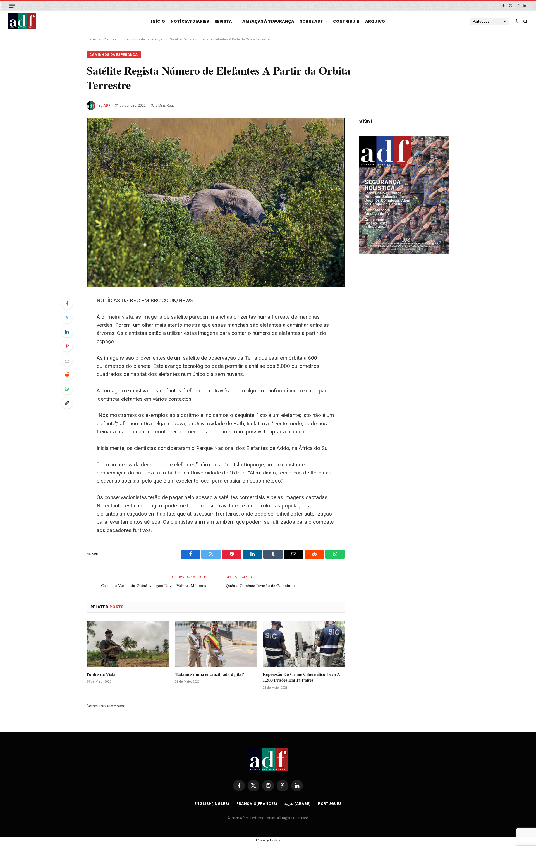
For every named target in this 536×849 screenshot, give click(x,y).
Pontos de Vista (101, 674)
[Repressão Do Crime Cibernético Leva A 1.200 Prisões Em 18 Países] (304, 644)
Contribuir (346, 21)
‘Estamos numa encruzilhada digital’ (209, 674)
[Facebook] (67, 303)
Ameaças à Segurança (268, 21)
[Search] (525, 21)
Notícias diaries (190, 21)
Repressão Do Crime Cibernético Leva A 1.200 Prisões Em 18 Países (301, 677)
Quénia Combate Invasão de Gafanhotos (261, 585)
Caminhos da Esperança (113, 55)
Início (158, 21)
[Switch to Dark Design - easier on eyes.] (516, 21)
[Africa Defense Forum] (22, 21)
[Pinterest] (67, 346)
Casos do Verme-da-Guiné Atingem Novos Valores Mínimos (153, 585)
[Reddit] (67, 374)
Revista (223, 21)
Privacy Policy (268, 840)
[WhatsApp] (67, 388)
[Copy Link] (67, 403)
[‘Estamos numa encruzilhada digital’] (216, 644)
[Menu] (12, 5)
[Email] (67, 360)
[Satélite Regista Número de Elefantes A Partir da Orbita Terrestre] (216, 202)
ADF (106, 106)
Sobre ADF (311, 21)
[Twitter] (67, 317)
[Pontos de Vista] (128, 644)
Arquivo (375, 21)
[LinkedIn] (67, 331)
